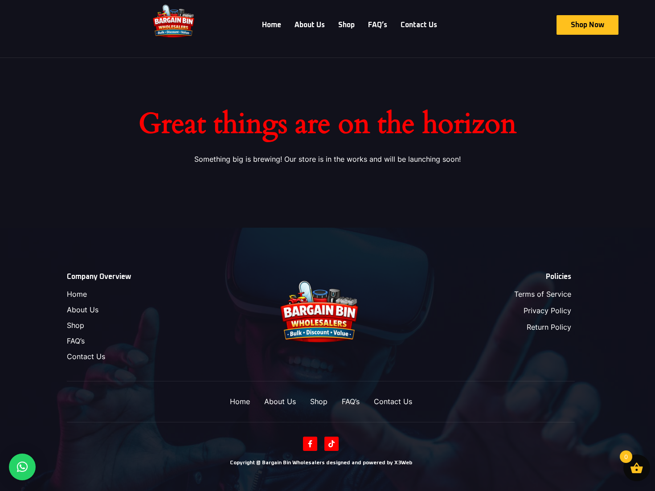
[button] (22, 467)
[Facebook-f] (310, 444)
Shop (346, 25)
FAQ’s (377, 25)
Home (271, 25)
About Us (310, 25)
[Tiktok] (331, 444)
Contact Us (419, 25)
